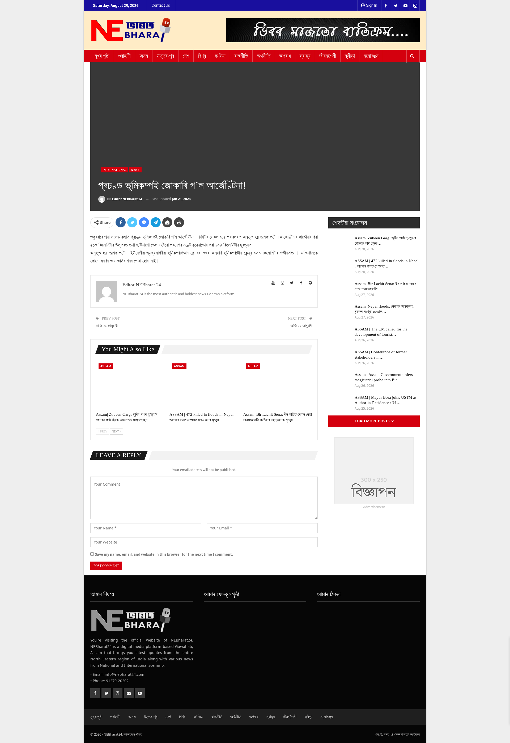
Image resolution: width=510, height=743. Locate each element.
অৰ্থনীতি (263, 55)
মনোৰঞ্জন (371, 55)
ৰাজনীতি (241, 55)
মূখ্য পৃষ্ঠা (102, 55)
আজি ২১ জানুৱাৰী (107, 326)
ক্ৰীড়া (350, 55)
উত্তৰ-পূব (165, 55)
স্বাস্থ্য (305, 55)
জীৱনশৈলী (327, 55)
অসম (143, 55)
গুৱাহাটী (124, 55)
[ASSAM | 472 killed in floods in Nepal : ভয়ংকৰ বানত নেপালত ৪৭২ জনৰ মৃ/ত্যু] (203, 385)
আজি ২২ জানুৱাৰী (301, 326)
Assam (105, 366)
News (135, 170)
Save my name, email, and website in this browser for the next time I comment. (164, 554)
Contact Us (161, 5)
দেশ (186, 55)
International (114, 170)
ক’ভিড (220, 55)
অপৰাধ (285, 55)
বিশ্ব (202, 55)
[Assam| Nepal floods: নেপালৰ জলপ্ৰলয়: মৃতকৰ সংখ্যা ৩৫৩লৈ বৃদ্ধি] (339, 312)
